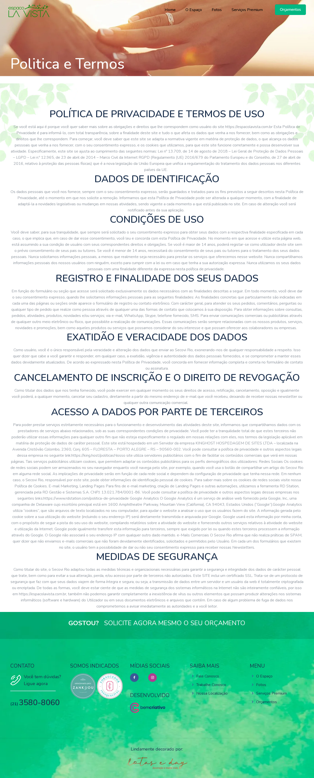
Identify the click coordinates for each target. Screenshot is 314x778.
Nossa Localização (212, 693)
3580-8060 (39, 702)
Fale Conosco (207, 676)
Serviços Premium (271, 693)
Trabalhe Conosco (211, 684)
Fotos (261, 684)
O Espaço (264, 676)
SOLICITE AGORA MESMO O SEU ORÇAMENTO (174, 623)
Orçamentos (266, 702)
